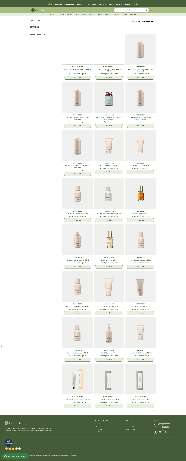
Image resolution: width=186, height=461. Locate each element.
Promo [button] (69, 14)
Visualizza (77, 77)
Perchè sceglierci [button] (104, 14)
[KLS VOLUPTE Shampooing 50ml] (77, 193)
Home (32, 21)
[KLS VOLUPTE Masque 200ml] (140, 286)
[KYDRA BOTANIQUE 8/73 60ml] (140, 379)
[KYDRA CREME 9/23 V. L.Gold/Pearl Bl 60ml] (109, 49)
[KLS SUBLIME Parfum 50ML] (109, 239)
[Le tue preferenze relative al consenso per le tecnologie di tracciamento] (2, 346)
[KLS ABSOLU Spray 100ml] (109, 332)
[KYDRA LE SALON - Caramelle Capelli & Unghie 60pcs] (109, 97)
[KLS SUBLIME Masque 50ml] (109, 145)
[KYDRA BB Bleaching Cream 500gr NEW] (77, 379)
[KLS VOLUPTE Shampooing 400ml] (77, 239)
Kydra (38, 21)
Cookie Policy (129, 426)
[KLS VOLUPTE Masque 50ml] (109, 286)
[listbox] (146, 22)
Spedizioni (98, 432)
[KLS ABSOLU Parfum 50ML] (140, 193)
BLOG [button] (125, 14)
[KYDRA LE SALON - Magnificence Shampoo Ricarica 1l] (140, 97)
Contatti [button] (116, 14)
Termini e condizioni (101, 424)
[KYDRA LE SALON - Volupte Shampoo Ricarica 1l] (140, 49)
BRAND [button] (62, 14)
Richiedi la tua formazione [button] (85, 14)
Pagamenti (98, 429)
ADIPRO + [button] (133, 14)
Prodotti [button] (53, 14)
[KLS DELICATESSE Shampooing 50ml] (109, 193)
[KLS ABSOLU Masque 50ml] (140, 145)
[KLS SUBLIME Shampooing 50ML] (140, 239)
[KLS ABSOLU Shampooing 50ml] (77, 332)
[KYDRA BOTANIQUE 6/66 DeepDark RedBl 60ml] (77, 49)
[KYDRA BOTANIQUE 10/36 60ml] (109, 379)
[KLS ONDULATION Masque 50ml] (140, 332)
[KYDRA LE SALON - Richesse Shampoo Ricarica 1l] (77, 97)
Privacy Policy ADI (130, 429)
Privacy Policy (129, 424)
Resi (96, 426)
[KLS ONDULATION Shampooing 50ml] (77, 286)
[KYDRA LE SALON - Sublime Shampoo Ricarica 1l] (77, 145)
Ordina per (134, 21)
